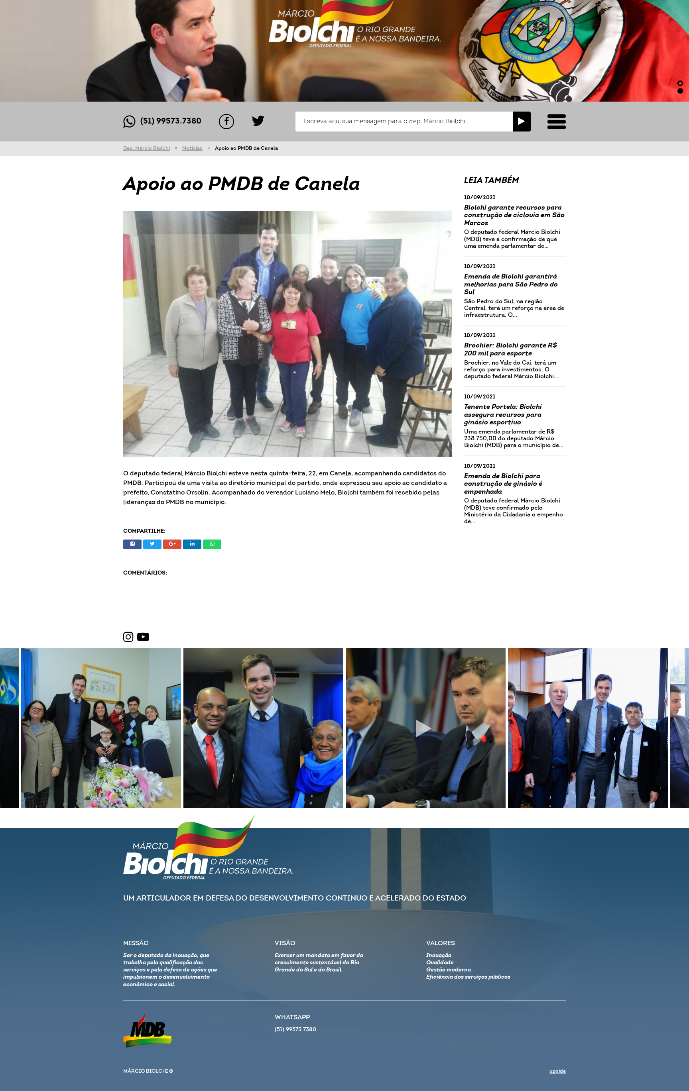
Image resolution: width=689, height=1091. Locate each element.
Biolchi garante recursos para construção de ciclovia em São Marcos (514, 215)
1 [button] (680, 83)
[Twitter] (258, 122)
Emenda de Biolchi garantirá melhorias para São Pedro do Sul (511, 284)
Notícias (192, 148)
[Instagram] (128, 637)
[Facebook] (226, 121)
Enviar (522, 121)
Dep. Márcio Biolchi (146, 148)
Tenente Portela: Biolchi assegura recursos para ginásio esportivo (503, 415)
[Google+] (172, 544)
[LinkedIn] (192, 544)
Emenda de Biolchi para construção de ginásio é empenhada (503, 484)
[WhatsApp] (212, 544)
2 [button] (680, 91)
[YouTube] (143, 637)
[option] (344, 51)
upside (557, 1071)
